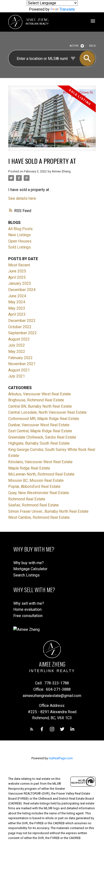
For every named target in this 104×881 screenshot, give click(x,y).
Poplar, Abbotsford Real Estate (34, 486)
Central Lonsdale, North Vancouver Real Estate (47, 412)
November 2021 (22, 364)
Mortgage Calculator (30, 569)
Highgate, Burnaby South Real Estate (39, 443)
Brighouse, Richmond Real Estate (36, 400)
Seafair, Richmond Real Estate (33, 505)
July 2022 (16, 345)
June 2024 (17, 296)
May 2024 (16, 302)
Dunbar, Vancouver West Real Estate (38, 425)
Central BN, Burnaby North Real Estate (40, 406)
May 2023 (16, 308)
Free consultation (28, 615)
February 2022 (20, 357)
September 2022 (22, 333)
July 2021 (16, 376)
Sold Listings (19, 247)
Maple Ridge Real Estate (29, 468)
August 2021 (19, 370)
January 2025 (19, 283)
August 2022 (19, 339)
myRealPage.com (61, 758)
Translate (67, 9)
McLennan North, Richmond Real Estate (41, 474)
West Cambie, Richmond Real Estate (39, 517)
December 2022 (22, 320)
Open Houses (19, 241)
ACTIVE (74, 45)
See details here (22, 198)
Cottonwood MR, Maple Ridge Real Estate (43, 418)
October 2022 (19, 327)
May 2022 (16, 351)
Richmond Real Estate (26, 499)
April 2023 (17, 314)
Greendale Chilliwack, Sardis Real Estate (42, 437)
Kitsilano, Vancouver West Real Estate (40, 462)
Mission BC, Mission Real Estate (36, 480)
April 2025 (17, 277)
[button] (32, 729)
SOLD (92, 45)
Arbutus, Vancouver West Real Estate (39, 394)
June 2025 (17, 271)
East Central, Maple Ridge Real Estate (40, 431)
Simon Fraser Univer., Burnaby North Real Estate (48, 511)
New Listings (19, 235)
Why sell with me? (28, 603)
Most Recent (19, 265)
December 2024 (22, 289)
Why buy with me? (28, 563)
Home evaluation (27, 609)
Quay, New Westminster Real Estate (38, 492)
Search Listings (26, 575)
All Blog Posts (20, 229)
